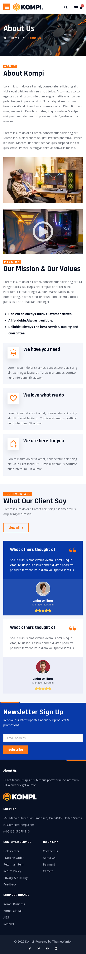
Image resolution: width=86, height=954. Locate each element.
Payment (49, 864)
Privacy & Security (15, 878)
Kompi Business (14, 904)
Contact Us (50, 851)
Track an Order (13, 858)
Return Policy (12, 871)
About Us (34, 38)
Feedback (9, 884)
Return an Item (13, 864)
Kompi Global (12, 911)
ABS (6, 917)
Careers (48, 871)
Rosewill (8, 924)
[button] (6, 7)
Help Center (11, 851)
